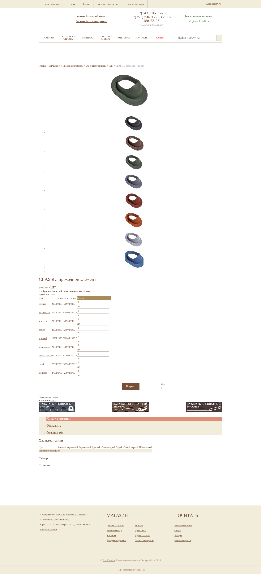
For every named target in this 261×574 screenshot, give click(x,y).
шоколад (43, 373)
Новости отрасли (182, 540)
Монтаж (87, 37)
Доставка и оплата (68, 37)
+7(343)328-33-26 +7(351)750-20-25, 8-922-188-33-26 (151, 17)
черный (42, 304)
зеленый (43, 321)
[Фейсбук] (138, 547)
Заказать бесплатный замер (90, 16)
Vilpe (111, 66)
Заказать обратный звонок (198, 16)
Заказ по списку (106, 37)
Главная (48, 37)
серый (42, 329)
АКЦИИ (160, 37)
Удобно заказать (142, 535)
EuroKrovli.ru (109, 560)
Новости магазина (183, 525)
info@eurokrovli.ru (198, 21)
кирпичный (44, 347)
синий (41, 364)
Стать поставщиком (144, 540)
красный (43, 338)
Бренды (178, 535)
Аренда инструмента (116, 540)
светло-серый (45, 355)
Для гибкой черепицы (96, 66)
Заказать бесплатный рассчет (91, 21)
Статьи (177, 530)
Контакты (141, 37)
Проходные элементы (72, 66)
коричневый (44, 312)
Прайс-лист (123, 37)
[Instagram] (122, 547)
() (131, 569)
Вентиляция (54, 66)
